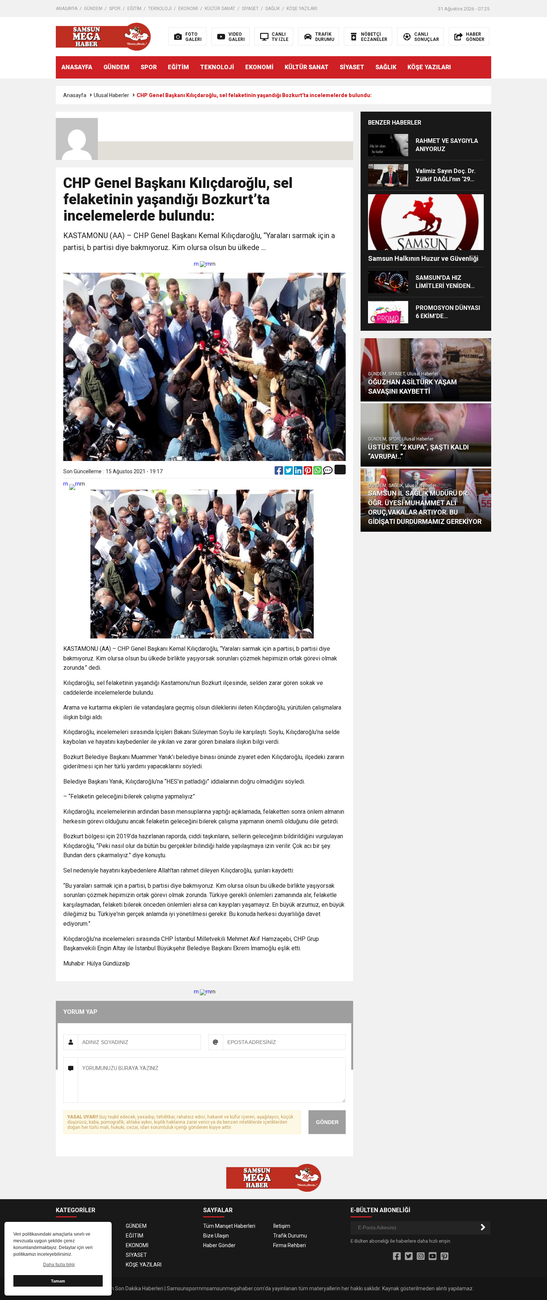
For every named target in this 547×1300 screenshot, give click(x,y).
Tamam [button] (58, 1281)
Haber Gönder (219, 1245)
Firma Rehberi (289, 1245)
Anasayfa (74, 95)
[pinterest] (308, 472)
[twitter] (289, 472)
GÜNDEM (93, 8)
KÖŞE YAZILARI (302, 8)
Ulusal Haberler (111, 95)
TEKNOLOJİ (160, 8)
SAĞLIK (272, 8)
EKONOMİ (188, 8)
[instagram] (421, 1256)
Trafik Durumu (290, 1236)
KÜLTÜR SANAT (220, 8)
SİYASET (250, 8)
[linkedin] (299, 472)
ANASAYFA (66, 8)
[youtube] (432, 1256)
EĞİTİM (134, 8)
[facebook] (279, 472)
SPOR (115, 8)
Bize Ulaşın (216, 1236)
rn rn (202, 264)
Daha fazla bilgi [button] (59, 1264)
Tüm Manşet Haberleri (229, 1226)
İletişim (281, 1226)
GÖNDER (327, 1122)
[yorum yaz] (328, 472)
